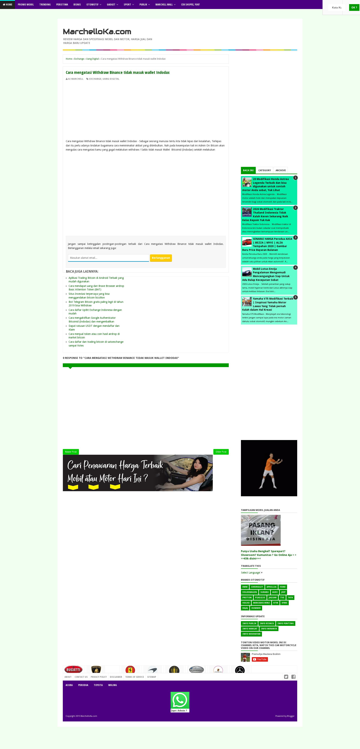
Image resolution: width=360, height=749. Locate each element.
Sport (127, 4)
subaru (264, 592)
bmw (245, 587)
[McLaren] (153, 672)
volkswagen (249, 592)
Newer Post (71, 452)
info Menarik (269, 629)
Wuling (112, 685)
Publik (143, 4)
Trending (45, 4)
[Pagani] (196, 671)
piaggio (260, 597)
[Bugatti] (74, 671)
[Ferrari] (131, 671)
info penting (286, 623)
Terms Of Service (134, 677)
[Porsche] (218, 672)
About (67, 677)
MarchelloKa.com (97, 31)
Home (8, 4)
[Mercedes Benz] (240, 672)
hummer (256, 608)
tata (290, 597)
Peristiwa (62, 4)
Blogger (290, 716)
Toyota (98, 685)
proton (247, 597)
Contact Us (111, 676)
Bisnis (77, 4)
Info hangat (249, 629)
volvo (246, 603)
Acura (69, 685)
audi (275, 592)
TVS (282, 597)
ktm (275, 603)
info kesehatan (251, 634)
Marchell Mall (164, 4)
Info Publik (249, 623)
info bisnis (267, 623)
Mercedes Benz (261, 603)
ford (283, 587)
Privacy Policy (99, 677)
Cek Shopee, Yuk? (190, 4)
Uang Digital (111, 79)
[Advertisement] (146, 108)
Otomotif (92, 4)
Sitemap (151, 677)
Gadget (111, 4)
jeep (283, 592)
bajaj (245, 608)
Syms (284, 603)
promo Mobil (26, 4)
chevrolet (257, 587)
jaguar (273, 597)
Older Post (221, 452)
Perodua (83, 685)
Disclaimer (116, 677)
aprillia (271, 587)
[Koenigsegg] (174, 672)
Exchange (95, 79)
